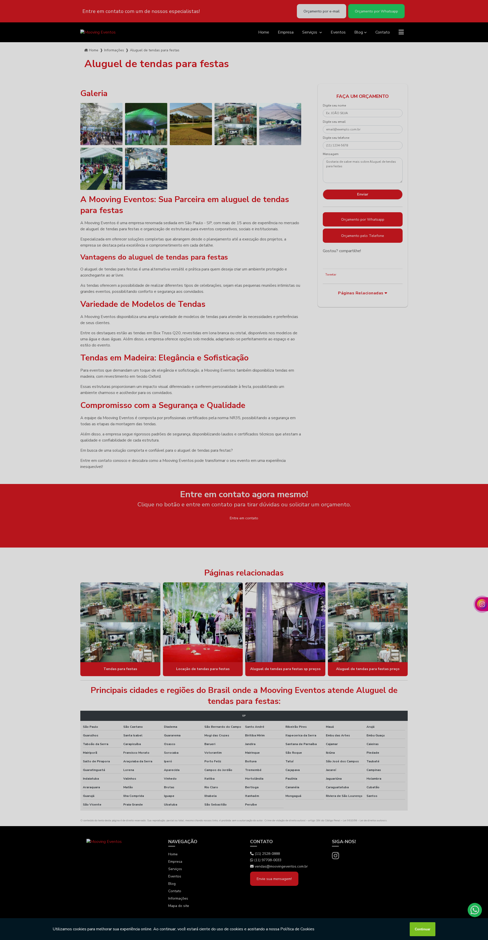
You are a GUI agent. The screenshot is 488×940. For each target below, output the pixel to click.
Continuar (422, 929)
